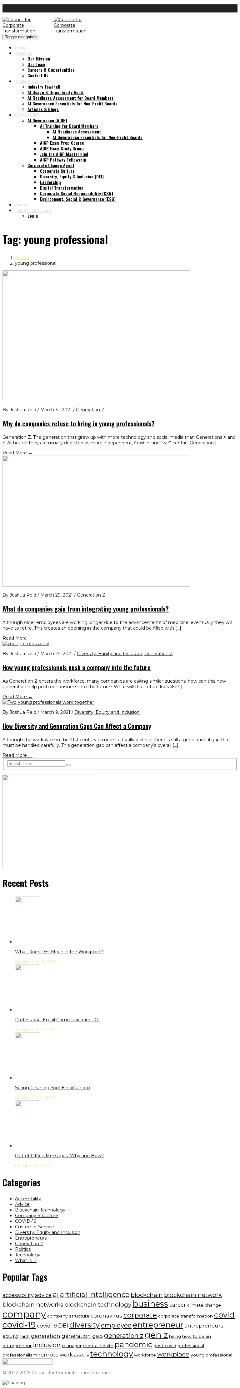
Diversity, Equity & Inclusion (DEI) (72, 176)
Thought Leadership (34, 81)
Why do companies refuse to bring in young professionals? (78, 423)
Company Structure (36, 1215)
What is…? (26, 1260)
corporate (140, 1315)
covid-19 (19, 1325)
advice (43, 1295)
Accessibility (28, 1199)
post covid (164, 1345)
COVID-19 (26, 1221)
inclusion (47, 1345)
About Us (23, 53)
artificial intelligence (94, 1294)
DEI (63, 1325)
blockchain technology (97, 1304)
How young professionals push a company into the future (76, 667)
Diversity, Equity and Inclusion (109, 653)
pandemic (133, 1344)
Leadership (50, 182)
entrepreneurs (203, 1326)
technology (111, 1353)
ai (56, 1294)
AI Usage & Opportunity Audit (56, 92)
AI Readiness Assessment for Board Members (71, 97)
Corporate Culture (57, 170)
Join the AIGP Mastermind (64, 154)
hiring (175, 1336)
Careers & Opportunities (51, 69)
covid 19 (47, 1326)
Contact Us (38, 75)
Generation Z (90, 410)
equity (10, 1336)
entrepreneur (158, 1324)
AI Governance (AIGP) (47, 120)
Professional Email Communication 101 (57, 1020)
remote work (55, 1355)
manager (72, 1345)
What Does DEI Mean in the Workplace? (59, 952)
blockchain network (193, 1295)
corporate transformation (185, 1315)
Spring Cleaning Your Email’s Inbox (52, 1088)
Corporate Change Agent (51, 165)
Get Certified (27, 114)
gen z (156, 1335)
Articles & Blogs (43, 109)
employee (116, 1325)
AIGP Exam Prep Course (62, 142)
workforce (145, 1354)
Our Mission (39, 58)
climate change (204, 1305)
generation (45, 1336)
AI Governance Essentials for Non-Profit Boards (73, 103)
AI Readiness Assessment (76, 131)
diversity (84, 1324)
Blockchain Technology (40, 1210)
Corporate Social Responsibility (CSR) (76, 193)
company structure (68, 1315)
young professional (211, 1354)
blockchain (147, 1295)
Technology (27, 1255)
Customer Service (34, 1227)
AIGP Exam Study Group (62, 148)
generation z (123, 1335)
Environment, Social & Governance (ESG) (78, 199)
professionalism (19, 1354)
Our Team (36, 64)
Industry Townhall (44, 86)
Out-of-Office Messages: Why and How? (59, 1155)
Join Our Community (33, 210)
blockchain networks (32, 1304)
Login (33, 215)
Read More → (17, 453)
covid (224, 1314)
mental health (98, 1345)
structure (81, 1355)
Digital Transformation (61, 187)
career (177, 1305)
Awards (21, 204)
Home (20, 47)
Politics (23, 1249)
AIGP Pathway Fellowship (63, 159)
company (24, 1314)
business (150, 1304)
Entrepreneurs (31, 1238)
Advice (22, 1204)
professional (191, 1345)
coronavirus (106, 1316)
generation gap (82, 1336)
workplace (173, 1354)
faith (25, 1336)
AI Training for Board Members (69, 126)
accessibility (18, 1295)
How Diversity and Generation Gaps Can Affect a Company (76, 726)
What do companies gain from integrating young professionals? (85, 608)
